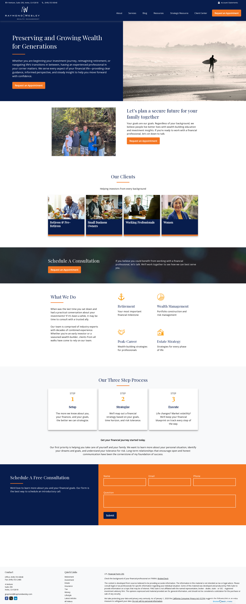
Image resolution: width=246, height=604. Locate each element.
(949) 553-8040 (51, 2)
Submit (110, 515)
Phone (196, 476)
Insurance (69, 586)
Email (151, 476)
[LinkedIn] (15, 598)
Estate (67, 583)
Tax (66, 589)
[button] (119, 13)
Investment (69, 580)
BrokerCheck (163, 578)
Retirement (69, 577)
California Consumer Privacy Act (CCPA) (189, 598)
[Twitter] (11, 598)
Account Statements (229, 2)
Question (109, 492)
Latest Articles (70, 598)
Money (67, 592)
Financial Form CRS (116, 574)
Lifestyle (68, 595)
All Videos (69, 601)
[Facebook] (6, 598)
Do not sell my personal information (147, 601)
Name (107, 476)
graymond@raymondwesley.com (18, 594)
